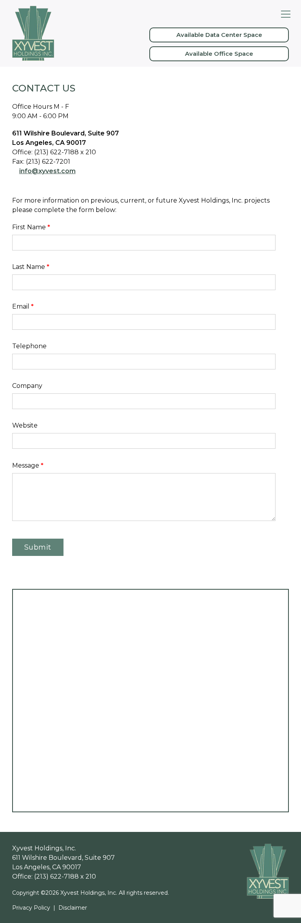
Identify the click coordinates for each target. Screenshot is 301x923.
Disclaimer (72, 907)
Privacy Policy (31, 907)
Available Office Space (219, 53)
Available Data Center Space (219, 34)
